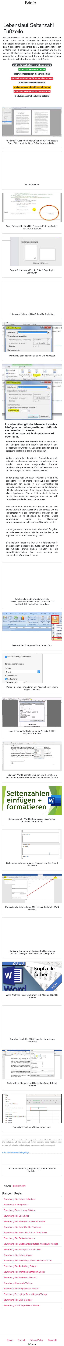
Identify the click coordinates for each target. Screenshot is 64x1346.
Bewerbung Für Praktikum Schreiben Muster (24, 1221)
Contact (21, 1339)
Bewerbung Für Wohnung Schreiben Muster (24, 1271)
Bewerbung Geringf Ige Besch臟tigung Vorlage (25, 1294)
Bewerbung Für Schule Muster (18, 1254)
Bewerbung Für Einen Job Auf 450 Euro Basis (25, 1232)
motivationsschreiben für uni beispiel (32, 95)
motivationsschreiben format (32, 82)
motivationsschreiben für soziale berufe (32, 87)
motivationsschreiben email (32, 69)
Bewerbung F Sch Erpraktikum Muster (21, 1305)
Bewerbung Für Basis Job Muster (19, 1238)
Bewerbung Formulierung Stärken (19, 1210)
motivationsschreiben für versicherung (32, 73)
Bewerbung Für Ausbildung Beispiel (20, 1266)
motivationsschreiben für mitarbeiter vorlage (32, 78)
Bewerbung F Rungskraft (15, 1204)
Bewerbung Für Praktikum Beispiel (20, 1277)
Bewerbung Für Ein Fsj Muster (18, 1299)
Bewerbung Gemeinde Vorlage (18, 1282)
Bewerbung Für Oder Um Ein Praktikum (22, 1226)
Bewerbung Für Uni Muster (16, 1215)
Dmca (10, 1339)
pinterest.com (19, 1185)
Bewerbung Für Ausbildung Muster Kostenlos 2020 (27, 1260)
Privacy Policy (36, 1339)
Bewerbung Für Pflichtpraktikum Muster (22, 1249)
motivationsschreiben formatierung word (32, 65)
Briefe (30, 2)
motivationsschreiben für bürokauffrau (32, 91)
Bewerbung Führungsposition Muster (21, 1288)
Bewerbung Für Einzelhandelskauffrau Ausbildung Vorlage (31, 1243)
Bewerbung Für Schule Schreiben (19, 1198)
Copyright (52, 1339)
